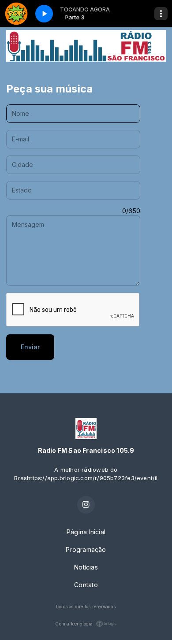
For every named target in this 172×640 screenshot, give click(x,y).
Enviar (30, 347)
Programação (86, 549)
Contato (85, 584)
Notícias (86, 567)
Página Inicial (86, 532)
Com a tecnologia (74, 623)
